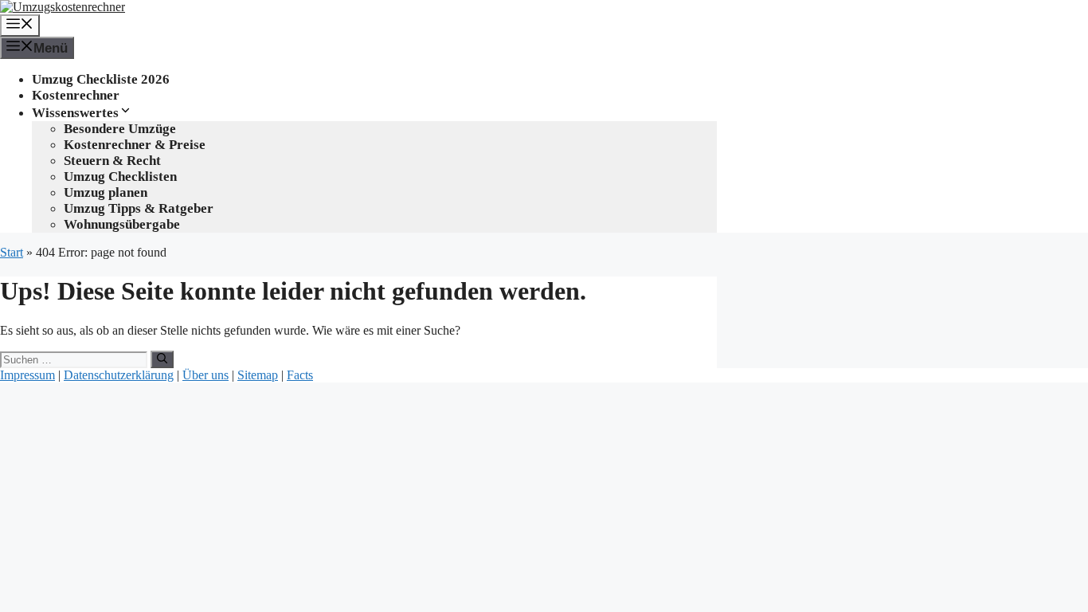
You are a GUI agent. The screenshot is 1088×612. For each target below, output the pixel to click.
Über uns (205, 375)
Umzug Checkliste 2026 (101, 79)
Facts (300, 375)
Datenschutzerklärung (119, 375)
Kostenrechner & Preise (134, 144)
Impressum (27, 375)
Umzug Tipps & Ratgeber (138, 208)
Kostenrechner (75, 95)
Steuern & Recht (112, 160)
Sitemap (257, 375)
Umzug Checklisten (120, 176)
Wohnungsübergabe (122, 224)
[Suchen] (162, 359)
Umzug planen (105, 192)
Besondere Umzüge (120, 128)
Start (11, 252)
